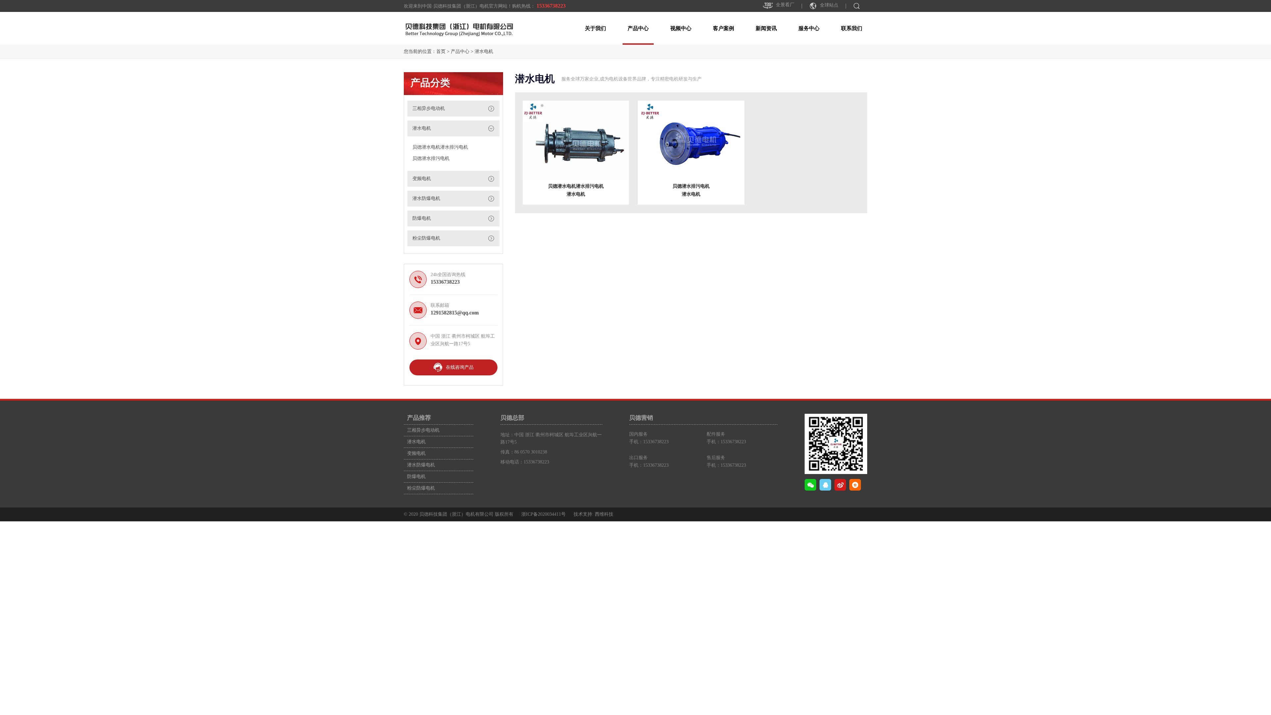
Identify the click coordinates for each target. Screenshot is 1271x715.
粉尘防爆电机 (426, 238)
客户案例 (723, 28)
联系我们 (851, 28)
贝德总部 (512, 417)
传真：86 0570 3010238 (523, 452)
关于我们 (595, 28)
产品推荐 (419, 417)
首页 (441, 51)
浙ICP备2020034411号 (543, 514)
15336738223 (552, 6)
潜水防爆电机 (426, 198)
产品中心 (638, 28)
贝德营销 (641, 417)
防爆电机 (421, 218)
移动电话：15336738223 (524, 461)
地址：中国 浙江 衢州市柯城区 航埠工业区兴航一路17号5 (551, 438)
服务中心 (809, 28)
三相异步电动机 (428, 108)
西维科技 (604, 514)
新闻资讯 (766, 28)
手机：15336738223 (649, 441)
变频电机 (421, 178)
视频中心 (680, 28)
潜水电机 (484, 51)
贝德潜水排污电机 (430, 158)
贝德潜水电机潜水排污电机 (440, 147)
